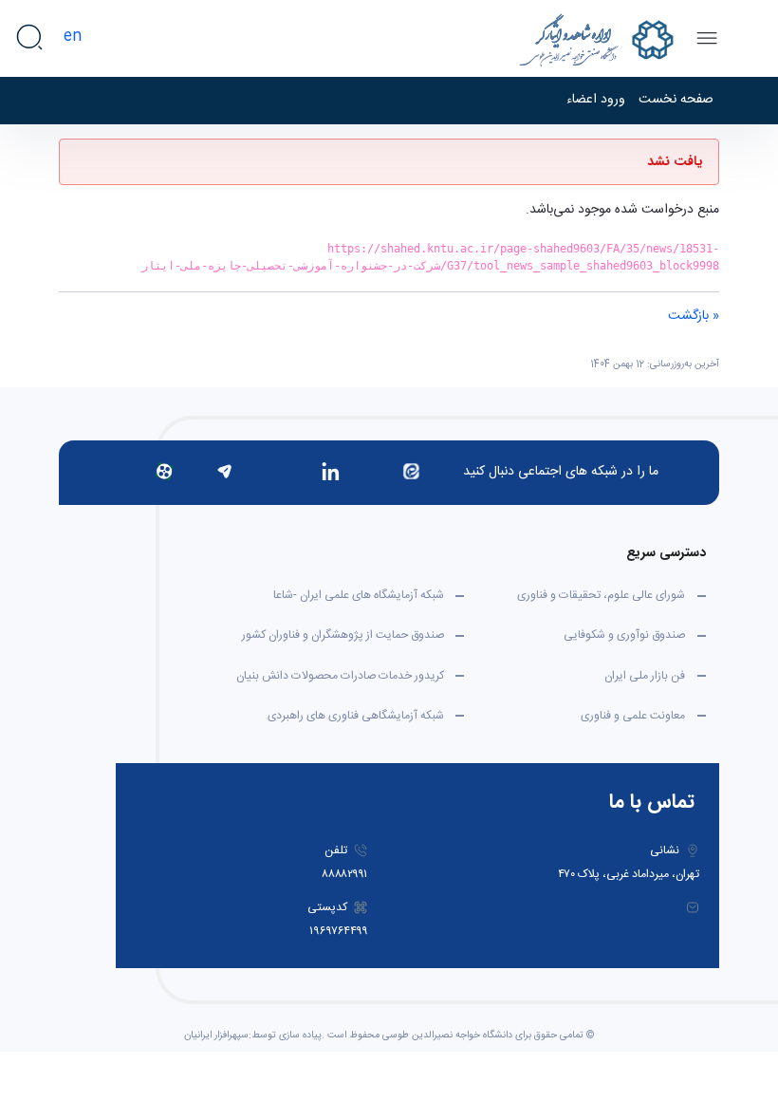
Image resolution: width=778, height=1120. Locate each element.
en (73, 36)
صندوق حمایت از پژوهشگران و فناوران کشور (343, 635)
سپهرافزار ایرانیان (216, 1035)
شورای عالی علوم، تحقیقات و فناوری (601, 595)
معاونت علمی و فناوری (633, 715)
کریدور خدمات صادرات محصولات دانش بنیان (340, 675)
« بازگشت (693, 316)
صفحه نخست (676, 100)
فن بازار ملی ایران (644, 675)
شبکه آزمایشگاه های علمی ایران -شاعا (358, 595)
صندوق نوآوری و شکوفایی (624, 635)
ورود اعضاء (595, 100)
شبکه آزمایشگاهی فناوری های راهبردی (356, 715)
